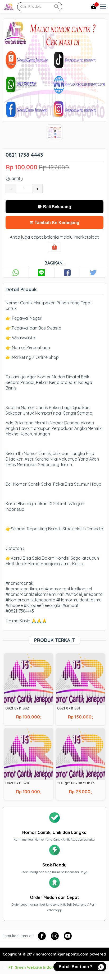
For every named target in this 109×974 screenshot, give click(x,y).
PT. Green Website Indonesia (34, 967)
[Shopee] (54, 247)
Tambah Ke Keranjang (56, 222)
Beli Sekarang (56, 207)
